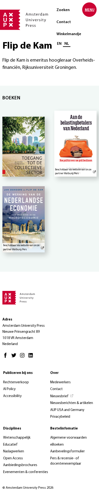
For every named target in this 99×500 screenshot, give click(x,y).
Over (54, 373)
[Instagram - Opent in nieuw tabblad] (23, 357)
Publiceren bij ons (18, 373)
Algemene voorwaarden (68, 438)
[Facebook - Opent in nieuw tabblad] (6, 357)
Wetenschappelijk (17, 438)
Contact (63, 22)
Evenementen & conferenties (25, 472)
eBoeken (57, 445)
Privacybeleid (60, 417)
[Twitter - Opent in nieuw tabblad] (15, 357)
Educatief (10, 445)
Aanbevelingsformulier (67, 451)
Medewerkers (60, 382)
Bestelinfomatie (64, 428)
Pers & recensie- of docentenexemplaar (65, 461)
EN (59, 44)
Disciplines (12, 428)
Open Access (13, 458)
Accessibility (12, 396)
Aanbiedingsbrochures (20, 465)
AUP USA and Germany (67, 410)
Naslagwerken (13, 451)
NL (66, 44)
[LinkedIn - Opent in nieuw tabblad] (32, 357)
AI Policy (9, 389)
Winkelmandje (68, 34)
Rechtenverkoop (16, 382)
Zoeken (63, 10)
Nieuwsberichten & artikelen (71, 403)
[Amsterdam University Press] (24, 20)
